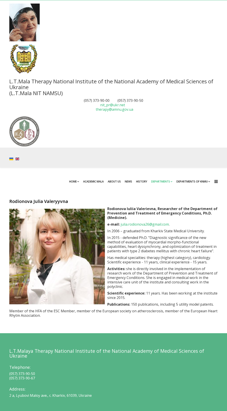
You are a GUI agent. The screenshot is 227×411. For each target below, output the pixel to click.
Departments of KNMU (192, 181)
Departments (160, 181)
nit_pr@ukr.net (112, 104)
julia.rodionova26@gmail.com (145, 224)
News (128, 181)
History (141, 181)
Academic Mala (93, 181)
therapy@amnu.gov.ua (114, 109)
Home (73, 181)
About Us (114, 181)
